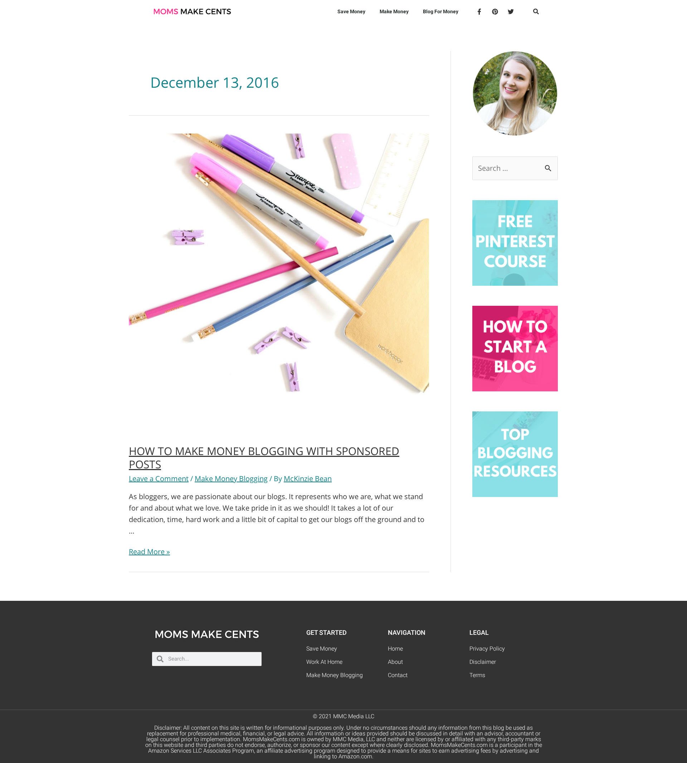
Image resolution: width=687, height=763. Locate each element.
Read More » (149, 551)
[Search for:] (515, 168)
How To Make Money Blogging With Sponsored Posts (264, 458)
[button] (536, 11)
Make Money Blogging (231, 478)
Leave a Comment (159, 478)
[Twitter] (511, 11)
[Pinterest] (495, 11)
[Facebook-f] (479, 11)
